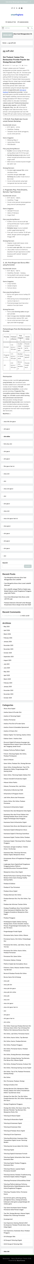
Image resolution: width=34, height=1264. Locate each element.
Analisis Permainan (9, 720)
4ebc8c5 (6, 65)
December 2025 (8, 645)
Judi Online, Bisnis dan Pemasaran (14, 797)
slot (5, 481)
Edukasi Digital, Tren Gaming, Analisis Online (17, 735)
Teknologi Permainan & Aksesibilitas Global (17, 1180)
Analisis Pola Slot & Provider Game (14, 723)
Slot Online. (7, 1077)
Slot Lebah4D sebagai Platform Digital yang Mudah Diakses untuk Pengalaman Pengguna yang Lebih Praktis (17, 591)
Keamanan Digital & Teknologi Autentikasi (16, 833)
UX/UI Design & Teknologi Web (13, 1244)
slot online (7, 1022)
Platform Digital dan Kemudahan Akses (15, 964)
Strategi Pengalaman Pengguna (13, 1104)
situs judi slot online (10, 992)
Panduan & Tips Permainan (12, 887)
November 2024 (8, 694)
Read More (6, 414)
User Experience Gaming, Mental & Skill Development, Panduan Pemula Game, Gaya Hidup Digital (17, 1225)
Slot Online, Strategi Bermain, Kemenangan (16, 1054)
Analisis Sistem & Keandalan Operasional (16, 727)
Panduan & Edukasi (9, 883)
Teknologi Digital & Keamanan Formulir (15, 1153)
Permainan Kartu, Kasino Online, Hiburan (16, 935)
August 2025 (7, 660)
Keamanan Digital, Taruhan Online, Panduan (17, 837)
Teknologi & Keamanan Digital (13, 1123)
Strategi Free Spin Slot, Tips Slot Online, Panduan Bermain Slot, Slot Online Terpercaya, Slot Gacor (18, 1098)
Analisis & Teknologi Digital (12, 716)
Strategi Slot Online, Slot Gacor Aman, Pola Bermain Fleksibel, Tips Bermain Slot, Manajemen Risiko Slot (17, 1110)
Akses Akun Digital (9, 708)
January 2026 (8, 641)
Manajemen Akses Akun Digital (13, 872)
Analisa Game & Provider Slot (12, 712)
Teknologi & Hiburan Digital (12, 1116)
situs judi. (7, 996)
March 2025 (7, 679)
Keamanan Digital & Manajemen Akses (15, 830)
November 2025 (8, 649)
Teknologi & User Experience (12, 1134)
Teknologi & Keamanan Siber (12, 1127)
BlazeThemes (21, 1260)
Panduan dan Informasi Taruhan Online (15, 904)
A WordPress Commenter (12, 616)
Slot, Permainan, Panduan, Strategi (14, 1081)
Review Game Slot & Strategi (12, 977)
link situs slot (8, 444)
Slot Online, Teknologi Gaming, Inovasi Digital (17, 1068)
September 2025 (9, 656)
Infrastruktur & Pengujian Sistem (13, 794)
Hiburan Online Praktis (10, 782)
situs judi (6, 981)
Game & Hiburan (9, 759)
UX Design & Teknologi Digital (13, 1240)
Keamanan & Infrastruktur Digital (13, 807)
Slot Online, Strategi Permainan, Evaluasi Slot (17, 1064)
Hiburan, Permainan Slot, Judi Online (15, 786)
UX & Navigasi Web (9, 1236)
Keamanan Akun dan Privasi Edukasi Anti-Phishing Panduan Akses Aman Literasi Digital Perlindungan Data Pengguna (16, 816)
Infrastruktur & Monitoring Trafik (13, 790)
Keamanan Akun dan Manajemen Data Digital (17, 811)
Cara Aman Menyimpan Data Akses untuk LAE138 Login (16, 2)
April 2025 (7, 675)
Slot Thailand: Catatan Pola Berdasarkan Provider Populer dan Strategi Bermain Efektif (16, 59)
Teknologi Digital (9, 1150)
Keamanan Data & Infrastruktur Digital (15, 822)
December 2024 (8, 690)
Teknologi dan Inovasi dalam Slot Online (16, 1146)
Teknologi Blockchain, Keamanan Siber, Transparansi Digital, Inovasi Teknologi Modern (15, 1140)
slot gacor (7, 429)
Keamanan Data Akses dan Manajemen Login (17, 826)
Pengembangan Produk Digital (13, 931)
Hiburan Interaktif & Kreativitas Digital (15, 779)
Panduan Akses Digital (10, 891)
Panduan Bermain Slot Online (12, 895)
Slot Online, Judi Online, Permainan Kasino (16, 1034)
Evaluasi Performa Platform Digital (14, 750)
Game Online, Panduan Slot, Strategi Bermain (17, 763)
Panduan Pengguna (9, 918)
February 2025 (8, 683)
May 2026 (7, 626)
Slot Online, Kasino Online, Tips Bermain (16, 1037)
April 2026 (7, 630)
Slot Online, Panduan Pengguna (13, 1045)
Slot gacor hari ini (9, 466)
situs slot (6, 474)
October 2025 (8, 653)
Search (5, 563)
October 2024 (8, 698)
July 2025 (6, 664)
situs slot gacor (8, 489)
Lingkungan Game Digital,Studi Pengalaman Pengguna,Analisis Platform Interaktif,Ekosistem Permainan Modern (17, 866)
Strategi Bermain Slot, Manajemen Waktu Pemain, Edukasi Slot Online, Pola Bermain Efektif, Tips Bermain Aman (16, 1091)
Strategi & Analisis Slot (11, 1085)
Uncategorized (8, 1219)
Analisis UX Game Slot (10, 731)
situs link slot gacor (10, 421)
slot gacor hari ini (9, 1018)
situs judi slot (8, 984)
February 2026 (8, 638)
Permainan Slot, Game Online (12, 956)
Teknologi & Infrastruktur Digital (13, 1119)
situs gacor (7, 526)
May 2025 (7, 671)
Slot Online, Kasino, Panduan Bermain (15, 1041)
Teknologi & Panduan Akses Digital (14, 1131)
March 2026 (7, 634)
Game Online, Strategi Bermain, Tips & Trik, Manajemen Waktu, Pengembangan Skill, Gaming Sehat (16, 769)
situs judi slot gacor (10, 988)
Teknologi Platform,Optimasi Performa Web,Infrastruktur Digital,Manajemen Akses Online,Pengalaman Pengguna (17, 1186)
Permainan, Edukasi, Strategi (12, 960)
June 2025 (7, 668)
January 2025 (8, 686)
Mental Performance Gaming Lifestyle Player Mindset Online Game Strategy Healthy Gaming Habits (17, 878)
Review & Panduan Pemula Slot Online (15, 973)
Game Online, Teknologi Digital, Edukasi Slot (17, 775)
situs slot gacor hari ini (11, 518)
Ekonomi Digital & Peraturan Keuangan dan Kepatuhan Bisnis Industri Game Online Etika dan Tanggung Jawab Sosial (17, 744)
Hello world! (25, 616)
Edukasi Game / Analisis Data (13, 738)
